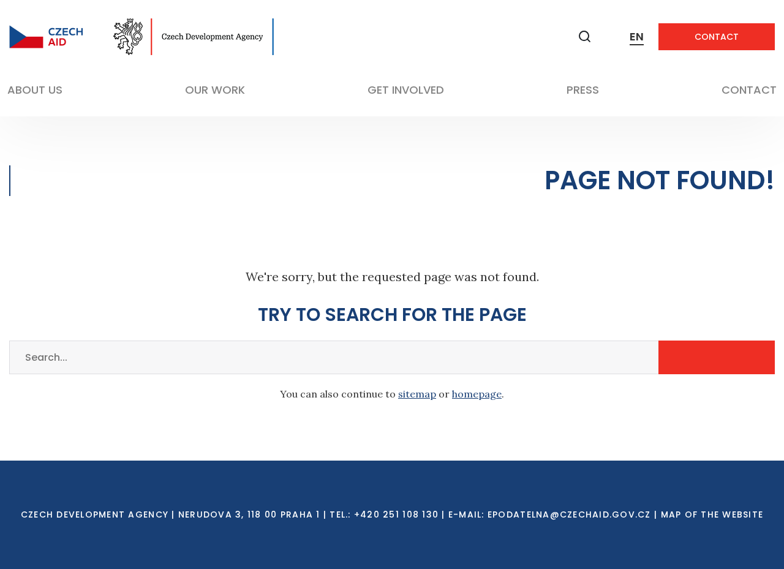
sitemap (417, 394)
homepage (477, 394)
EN (637, 36)
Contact (717, 37)
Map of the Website (712, 514)
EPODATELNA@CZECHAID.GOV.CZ (569, 514)
